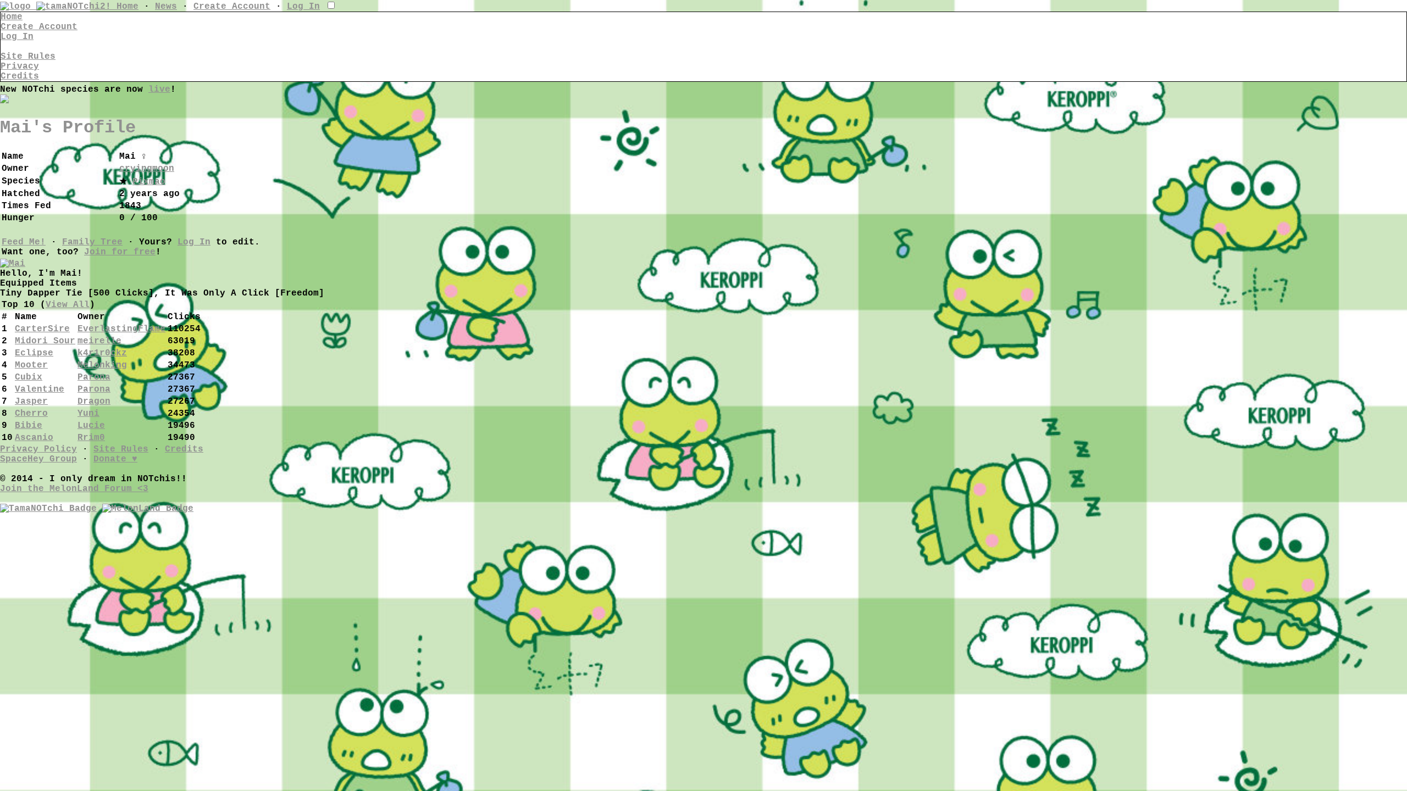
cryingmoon (146, 169)
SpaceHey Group (38, 459)
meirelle (99, 341)
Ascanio (34, 438)
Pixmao (148, 182)
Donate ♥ (115, 459)
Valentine (39, 389)
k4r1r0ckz (102, 353)
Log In (303, 7)
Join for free (120, 252)
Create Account (231, 7)
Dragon (93, 401)
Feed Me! (24, 242)
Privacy (20, 66)
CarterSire (42, 329)
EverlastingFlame (121, 329)
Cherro (31, 414)
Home (128, 7)
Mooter (31, 365)
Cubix (28, 377)
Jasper (31, 401)
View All (68, 305)
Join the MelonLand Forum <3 (74, 489)
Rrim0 (91, 438)
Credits (20, 76)
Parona (93, 377)
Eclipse (34, 353)
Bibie (28, 426)
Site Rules (28, 57)
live (159, 89)
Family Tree (92, 242)
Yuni (88, 414)
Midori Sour (45, 341)
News (166, 7)
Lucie (91, 426)
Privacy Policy (38, 449)
